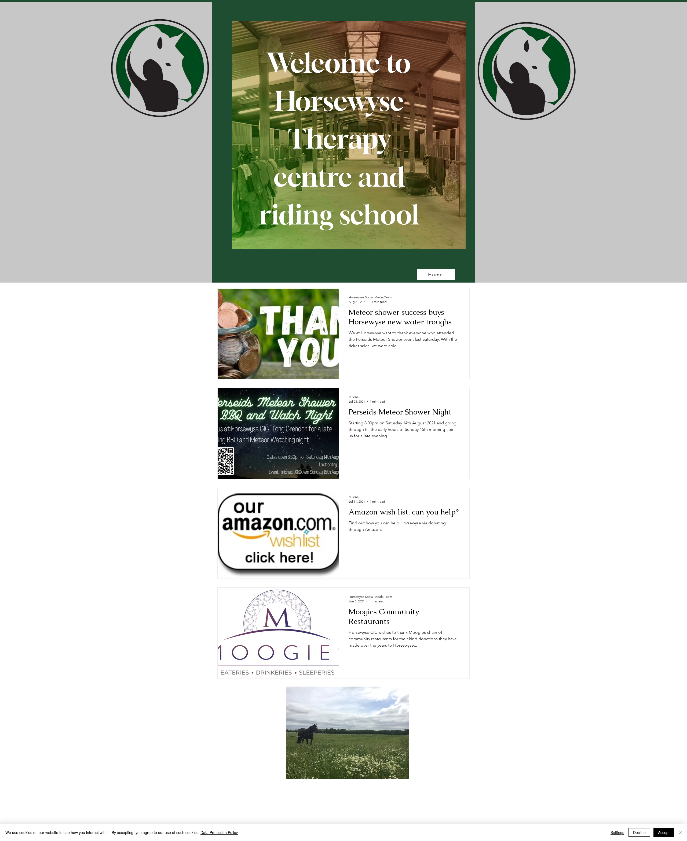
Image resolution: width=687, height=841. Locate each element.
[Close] (680, 832)
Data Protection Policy (219, 832)
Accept (664, 832)
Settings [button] (617, 832)
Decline (639, 832)
